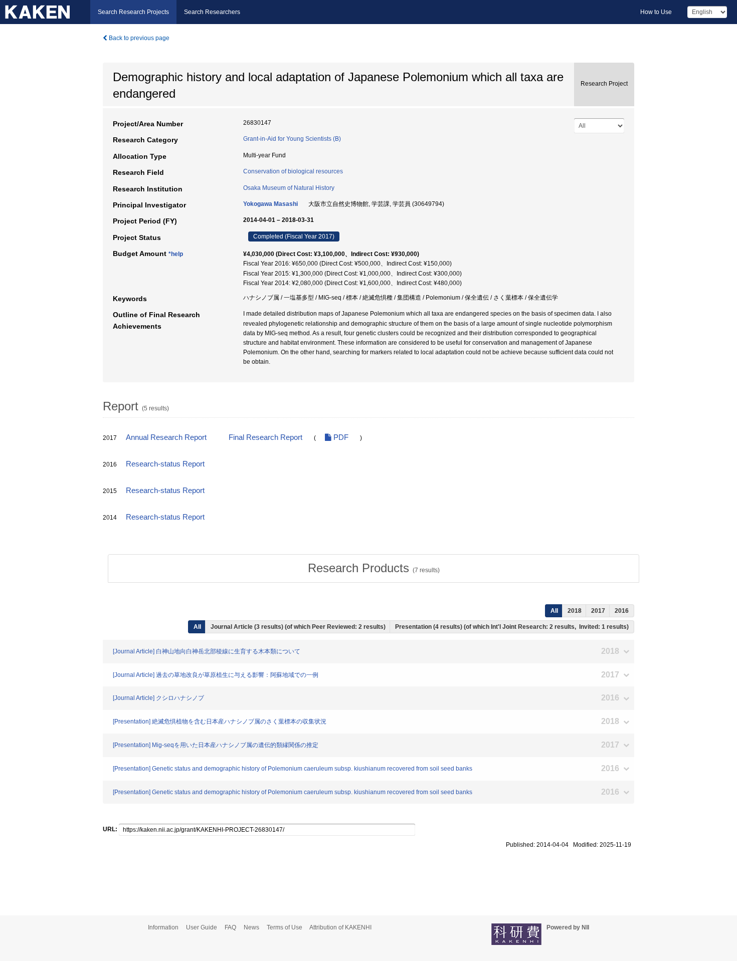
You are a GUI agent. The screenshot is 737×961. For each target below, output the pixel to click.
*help (175, 254)
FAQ (230, 927)
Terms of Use (284, 927)
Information (163, 927)
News (251, 927)
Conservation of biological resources (293, 171)
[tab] (373, 568)
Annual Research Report (166, 437)
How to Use (656, 12)
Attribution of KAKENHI (340, 927)
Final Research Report (265, 437)
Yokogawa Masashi (270, 203)
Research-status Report (165, 464)
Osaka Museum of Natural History (288, 187)
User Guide (201, 927)
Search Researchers (212, 12)
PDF (339, 437)
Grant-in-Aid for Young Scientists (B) (292, 138)
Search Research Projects (133, 12)
